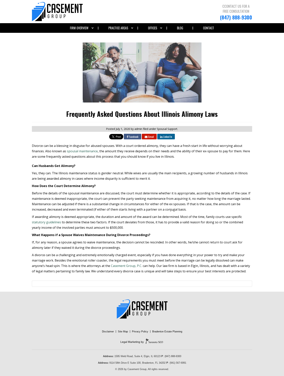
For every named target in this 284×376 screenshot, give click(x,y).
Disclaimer (108, 331)
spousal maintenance (82, 151)
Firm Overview (79, 28)
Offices (152, 28)
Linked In (167, 137)
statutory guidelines (46, 222)
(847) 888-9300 (236, 17)
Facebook (133, 137)
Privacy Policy (140, 331)
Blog (180, 28)
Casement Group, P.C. (126, 266)
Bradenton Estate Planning (167, 331)
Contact (208, 28)
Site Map (123, 331)
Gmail (150, 137)
